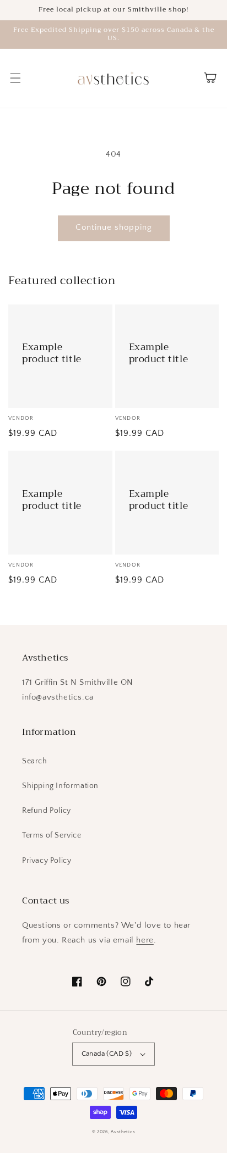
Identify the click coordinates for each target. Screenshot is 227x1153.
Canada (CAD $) (107, 1053)
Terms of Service (52, 835)
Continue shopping (113, 227)
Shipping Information (60, 785)
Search (34, 761)
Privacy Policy (46, 860)
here (144, 940)
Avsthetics (123, 1131)
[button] (15, 78)
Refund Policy (46, 810)
